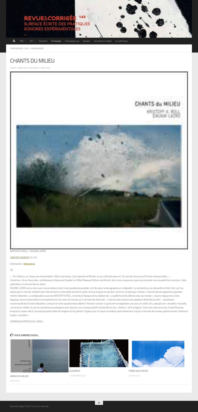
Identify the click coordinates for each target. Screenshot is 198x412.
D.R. (31, 41)
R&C (22, 41)
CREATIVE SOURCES (19, 257)
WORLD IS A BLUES (19, 376)
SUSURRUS (74, 371)
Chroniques (56, 41)
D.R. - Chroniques (34, 48)
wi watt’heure (121, 41)
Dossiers (86, 41)
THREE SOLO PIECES (138, 371)
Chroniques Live (72, 41)
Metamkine (29, 263)
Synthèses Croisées (103, 41)
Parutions (43, 41)
